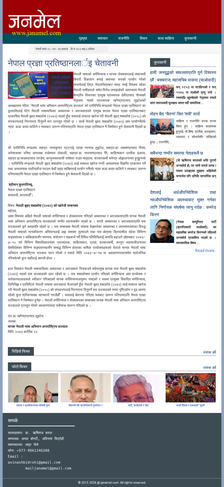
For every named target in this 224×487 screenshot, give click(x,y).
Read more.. (205, 250)
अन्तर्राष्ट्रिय (16, 49)
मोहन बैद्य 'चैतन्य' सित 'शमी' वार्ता (175, 114)
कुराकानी (190, 38)
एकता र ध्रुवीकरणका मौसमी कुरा (33, 405)
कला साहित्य (166, 38)
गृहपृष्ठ (83, 38)
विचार (143, 38)
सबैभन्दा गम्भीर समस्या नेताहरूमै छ (176, 153)
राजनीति (123, 38)
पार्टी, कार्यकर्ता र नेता (138, 405)
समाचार (103, 38)
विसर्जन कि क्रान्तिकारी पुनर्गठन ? (86, 405)
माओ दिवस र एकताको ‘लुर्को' (190, 405)
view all (209, 352)
